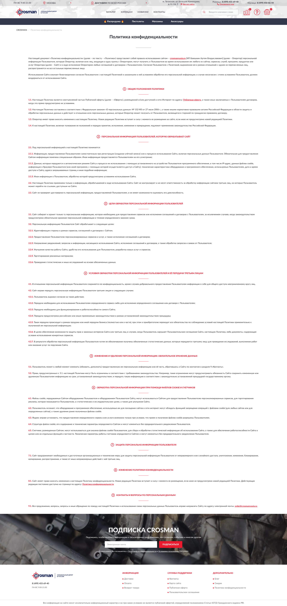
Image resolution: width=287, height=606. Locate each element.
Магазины (157, 21)
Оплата (127, 583)
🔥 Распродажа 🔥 (114, 21)
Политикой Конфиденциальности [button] (142, 551)
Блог (217, 579)
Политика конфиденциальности (98, 484)
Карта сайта (175, 583)
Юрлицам (126, 12)
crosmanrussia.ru (178, 58)
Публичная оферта (192, 100)
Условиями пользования (168, 551)
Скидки (218, 583)
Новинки (143, 12)
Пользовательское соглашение (184, 592)
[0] (267, 12)
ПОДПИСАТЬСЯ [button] (170, 545)
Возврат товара (131, 588)
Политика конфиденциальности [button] (230, 588)
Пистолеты (138, 21)
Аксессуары (177, 21)
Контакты (159, 12)
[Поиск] (204, 12)
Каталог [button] (111, 12)
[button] (225, 4)
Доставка (128, 579)
